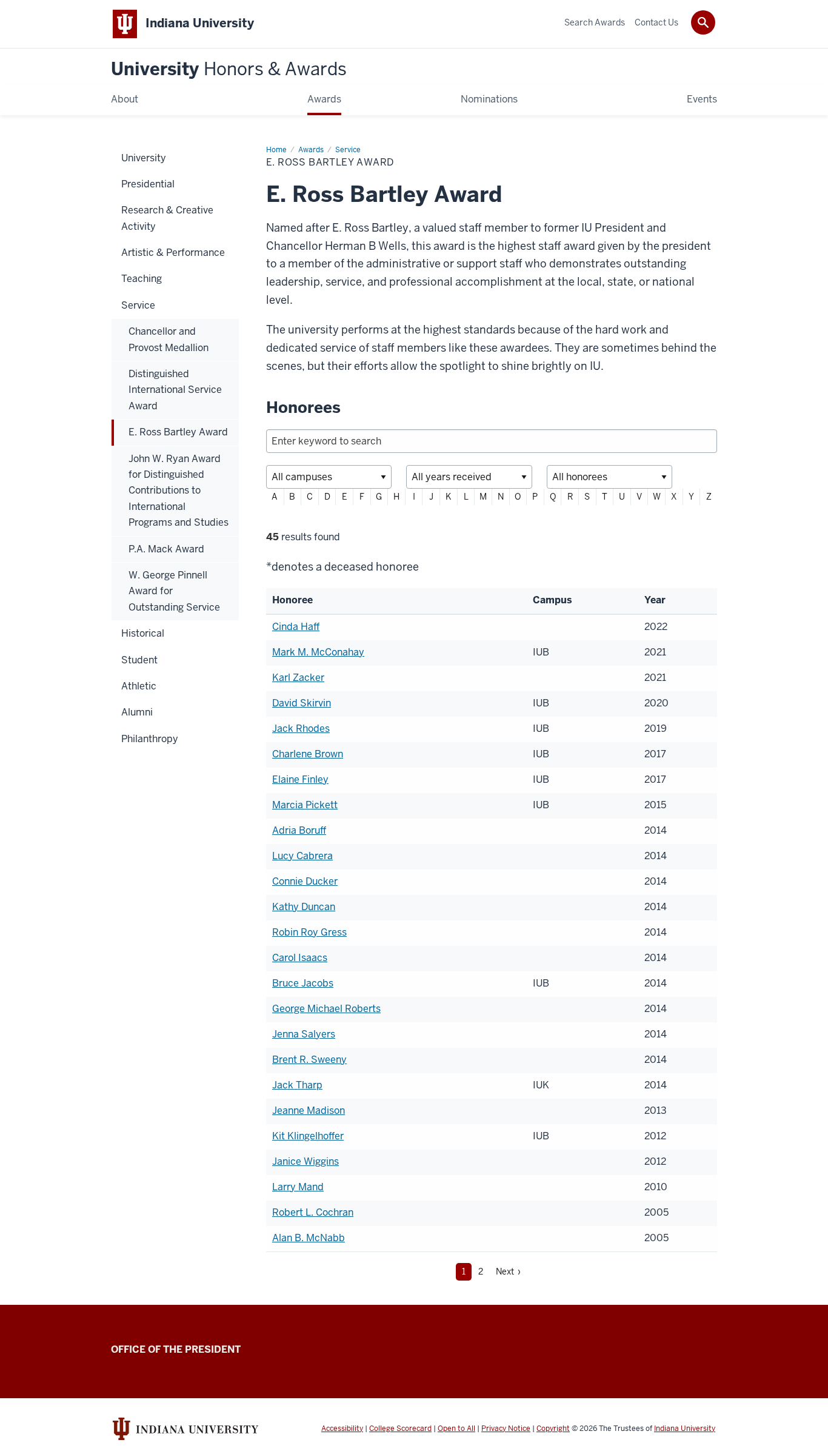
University (229, 69)
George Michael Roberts (326, 1008)
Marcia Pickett (305, 805)
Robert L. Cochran (312, 1212)
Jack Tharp (297, 1085)
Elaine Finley (300, 779)
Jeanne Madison (308, 1110)
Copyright (553, 1428)
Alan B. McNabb (308, 1237)
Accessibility (342, 1428)
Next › (508, 1271)
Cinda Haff (295, 626)
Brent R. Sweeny (309, 1059)
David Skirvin (301, 703)
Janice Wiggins (305, 1161)
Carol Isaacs (299, 957)
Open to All (456, 1428)
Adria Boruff (299, 830)
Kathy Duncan (303, 906)
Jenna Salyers (303, 1034)
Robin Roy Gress (309, 932)
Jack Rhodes (301, 728)
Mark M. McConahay (318, 652)
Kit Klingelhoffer (308, 1136)
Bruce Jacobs (302, 983)
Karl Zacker (298, 677)
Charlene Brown (307, 754)
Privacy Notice (505, 1428)
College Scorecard (400, 1428)
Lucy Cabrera (302, 855)
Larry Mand (298, 1187)
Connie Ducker (305, 881)
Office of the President (176, 1349)
